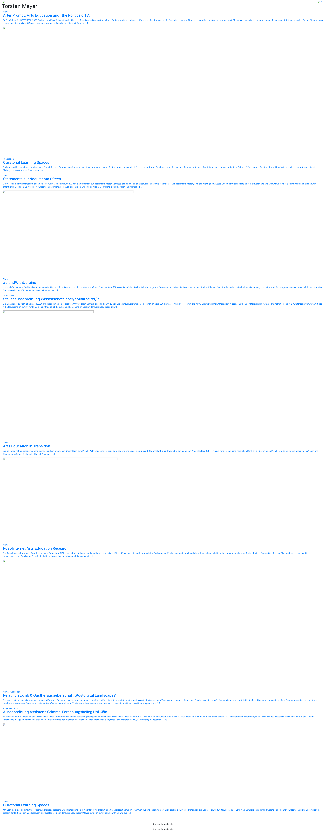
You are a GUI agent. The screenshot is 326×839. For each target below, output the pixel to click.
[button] (320, 1)
